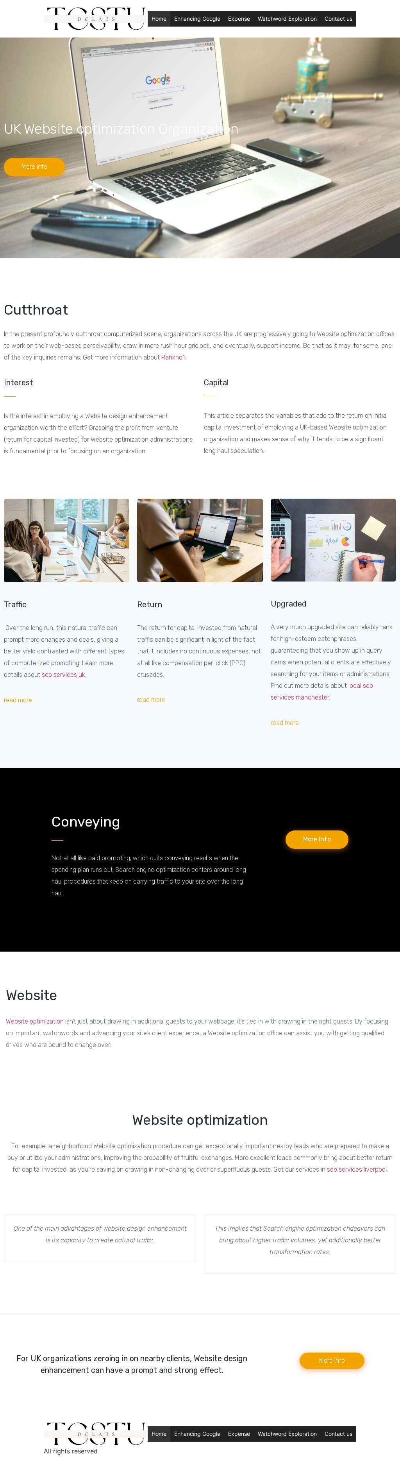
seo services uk (63, 674)
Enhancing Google (197, 18)
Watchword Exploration (287, 18)
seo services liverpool (357, 1169)
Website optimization (35, 1021)
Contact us (338, 18)
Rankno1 (173, 357)
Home (159, 18)
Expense (239, 18)
